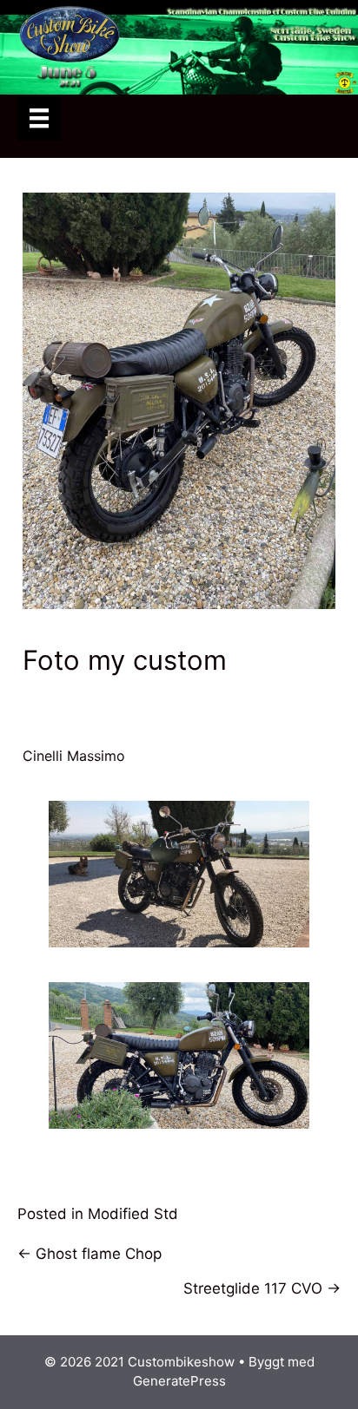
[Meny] (39, 118)
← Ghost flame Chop (89, 1253)
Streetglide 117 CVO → (262, 1288)
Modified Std (133, 1213)
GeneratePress (179, 1381)
